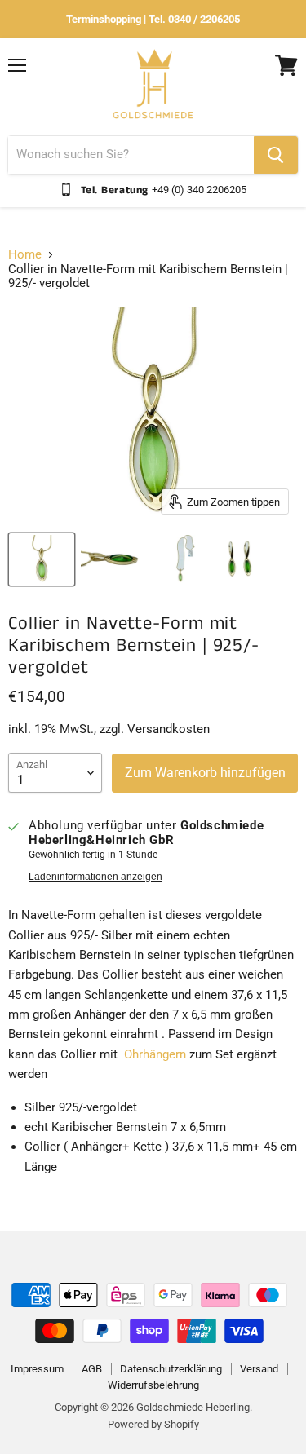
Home (25, 255)
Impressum (37, 1369)
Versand (259, 1369)
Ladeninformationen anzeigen (95, 876)
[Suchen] (276, 155)
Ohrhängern (155, 1054)
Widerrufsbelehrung (153, 1385)
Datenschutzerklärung (171, 1369)
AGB (92, 1369)
